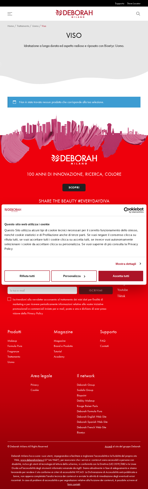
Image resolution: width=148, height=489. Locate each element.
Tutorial (58, 351)
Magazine (60, 341)
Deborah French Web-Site (91, 427)
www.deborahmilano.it (32, 460)
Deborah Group (86, 385)
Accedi (108, 446)
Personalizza (72, 276)
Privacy (35, 385)
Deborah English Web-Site (91, 417)
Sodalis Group (85, 390)
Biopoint (81, 395)
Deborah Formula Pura (89, 411)
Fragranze (13, 351)
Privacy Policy (35, 313)
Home (11, 26)
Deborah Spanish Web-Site (92, 422)
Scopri (74, 187)
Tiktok (121, 296)
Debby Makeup (86, 401)
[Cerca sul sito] (138, 13)
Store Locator (133, 3)
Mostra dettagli (126, 263)
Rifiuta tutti (27, 276)
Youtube (122, 289)
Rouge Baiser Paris (87, 406)
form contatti (73, 484)
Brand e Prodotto (63, 346)
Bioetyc (81, 432)
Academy (59, 356)
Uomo (35, 26)
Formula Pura (15, 346)
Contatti (104, 346)
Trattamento (23, 26)
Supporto (119, 3)
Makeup (12, 341)
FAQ (102, 341)
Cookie (35, 390)
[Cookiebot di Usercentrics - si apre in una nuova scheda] (127, 210)
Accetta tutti (121, 276)
